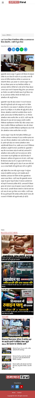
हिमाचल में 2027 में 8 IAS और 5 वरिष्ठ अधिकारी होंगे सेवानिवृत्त (22, 349)
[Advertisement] (18, 17)
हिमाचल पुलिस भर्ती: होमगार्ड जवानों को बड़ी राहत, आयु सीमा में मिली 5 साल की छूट (22, 365)
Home (4, 35)
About (13, 392)
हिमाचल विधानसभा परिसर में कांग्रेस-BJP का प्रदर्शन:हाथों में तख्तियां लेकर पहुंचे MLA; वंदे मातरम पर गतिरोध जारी (16, 342)
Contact (19, 392)
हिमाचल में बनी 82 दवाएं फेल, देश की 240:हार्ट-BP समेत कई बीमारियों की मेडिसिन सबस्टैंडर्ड (21, 357)
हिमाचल (8, 35)
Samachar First (5, 46)
